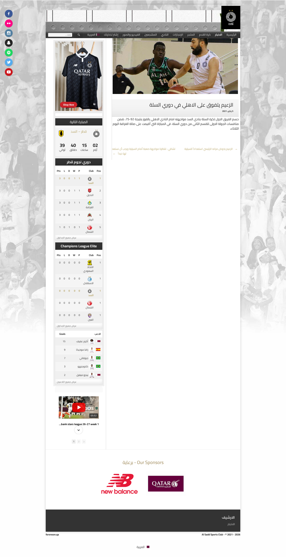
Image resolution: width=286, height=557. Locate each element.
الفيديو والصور (131, 34)
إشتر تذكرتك (111, 34)
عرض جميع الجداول (66, 237)
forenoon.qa (52, 534)
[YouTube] (9, 72)
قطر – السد (79, 131)
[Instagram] (9, 33)
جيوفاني (83, 358)
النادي (164, 34)
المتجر (191, 34)
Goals (62, 334)
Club (91, 170)
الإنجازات (178, 34)
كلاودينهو (83, 366)
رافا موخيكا (82, 349)
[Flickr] (9, 23)
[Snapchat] (9, 43)
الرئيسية (231, 34)
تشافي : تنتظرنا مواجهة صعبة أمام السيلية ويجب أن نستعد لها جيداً (143, 151)
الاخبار (218, 34)
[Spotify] (9, 52)
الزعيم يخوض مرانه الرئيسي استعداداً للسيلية (211, 148)
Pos (99, 170)
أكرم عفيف (82, 341)
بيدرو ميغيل (82, 375)
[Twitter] (9, 62)
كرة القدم (205, 34)
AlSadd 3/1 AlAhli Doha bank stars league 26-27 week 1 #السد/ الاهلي (79, 424)
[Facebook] (9, 14)
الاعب (98, 334)
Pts (59, 170)
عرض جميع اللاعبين (66, 382)
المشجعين (150, 34)
